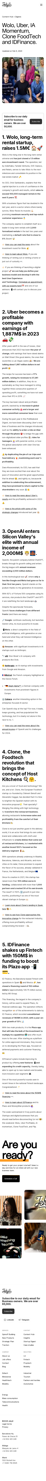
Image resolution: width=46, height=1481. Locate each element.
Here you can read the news (17, 244)
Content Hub (8, 17)
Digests (18, 17)
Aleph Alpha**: (15, 686)
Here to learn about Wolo (16, 254)
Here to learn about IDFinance (18, 1102)
